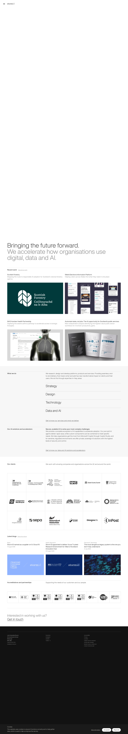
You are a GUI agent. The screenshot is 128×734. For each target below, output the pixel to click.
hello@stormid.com (11, 644)
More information (95, 730)
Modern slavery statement (90, 644)
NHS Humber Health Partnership (19, 321)
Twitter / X (48, 640)
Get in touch (15, 619)
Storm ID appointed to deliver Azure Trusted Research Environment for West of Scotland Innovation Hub (62, 546)
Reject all (116, 730)
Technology (53, 402)
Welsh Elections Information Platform (78, 275)
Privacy (86, 637)
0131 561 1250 (12, 642)
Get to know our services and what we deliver (62, 421)
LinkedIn (47, 639)
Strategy (51, 386)
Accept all (106, 730)
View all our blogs (22, 536)
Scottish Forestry (13, 275)
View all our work (22, 270)
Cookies (86, 639)
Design (50, 394)
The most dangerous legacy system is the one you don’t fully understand (102, 545)
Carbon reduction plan (89, 646)
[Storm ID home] (11, 4)
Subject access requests (90, 640)
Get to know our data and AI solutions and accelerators (65, 450)
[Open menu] (4, 4)
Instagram (48, 637)
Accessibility (87, 635)
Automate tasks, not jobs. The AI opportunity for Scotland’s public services (92, 321)
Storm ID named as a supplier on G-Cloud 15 (23, 544)
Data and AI (53, 410)
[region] (64, 729)
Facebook (48, 635)
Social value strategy (89, 642)
